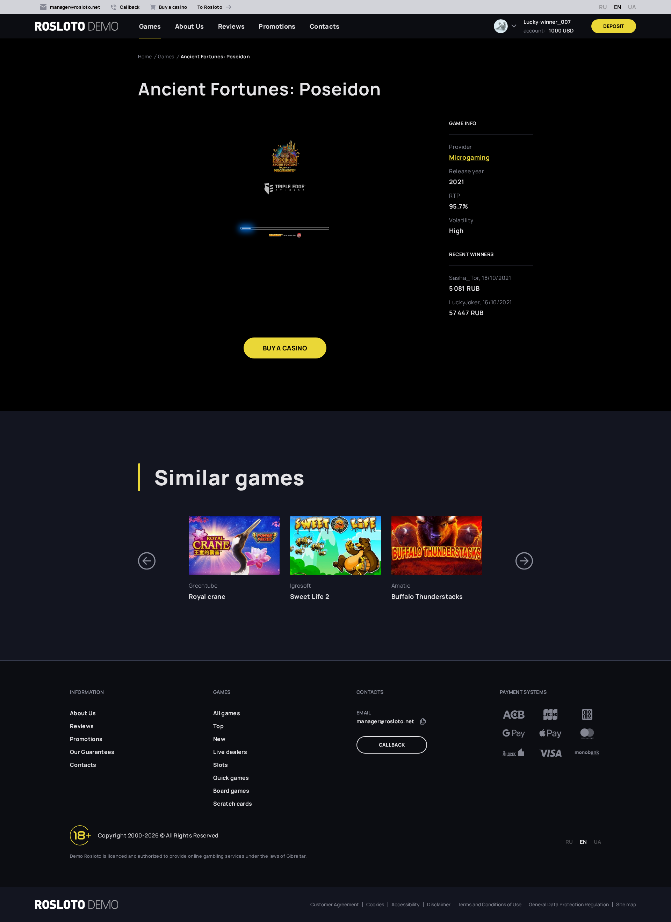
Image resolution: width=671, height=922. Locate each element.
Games (150, 26)
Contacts (325, 26)
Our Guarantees (92, 752)
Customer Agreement (334, 904)
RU (603, 7)
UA (632, 7)
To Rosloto (209, 7)
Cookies (375, 904)
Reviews (231, 26)
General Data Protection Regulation (569, 904)
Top (218, 726)
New (219, 739)
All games (226, 713)
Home (145, 56)
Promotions (277, 26)
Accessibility (405, 904)
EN (617, 7)
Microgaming (469, 157)
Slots (220, 765)
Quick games (231, 778)
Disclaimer (438, 904)
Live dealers (230, 752)
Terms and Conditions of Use (489, 904)
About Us (189, 26)
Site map (626, 904)
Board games (231, 790)
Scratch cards (232, 803)
